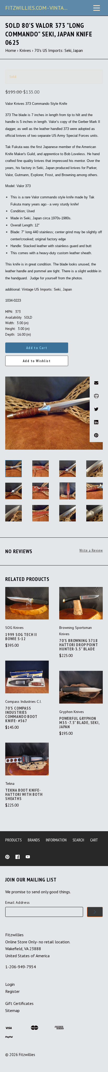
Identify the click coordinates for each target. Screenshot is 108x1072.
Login (10, 984)
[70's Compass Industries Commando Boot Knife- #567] (27, 677)
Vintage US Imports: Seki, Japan (47, 289)
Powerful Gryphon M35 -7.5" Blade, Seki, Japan (79, 722)
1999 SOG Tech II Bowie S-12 (21, 636)
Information (56, 839)
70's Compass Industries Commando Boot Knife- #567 (21, 714)
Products (13, 839)
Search (78, 839)
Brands (34, 839)
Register (12, 991)
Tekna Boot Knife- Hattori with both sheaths (24, 794)
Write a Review (91, 550)
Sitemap (12, 1010)
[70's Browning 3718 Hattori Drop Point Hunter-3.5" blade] (81, 603)
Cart (94, 839)
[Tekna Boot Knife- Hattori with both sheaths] (27, 759)
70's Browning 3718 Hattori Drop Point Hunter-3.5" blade (78, 644)
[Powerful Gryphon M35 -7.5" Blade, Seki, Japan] (81, 687)
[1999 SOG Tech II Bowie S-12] (27, 603)
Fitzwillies (27, 1054)
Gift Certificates (19, 1003)
